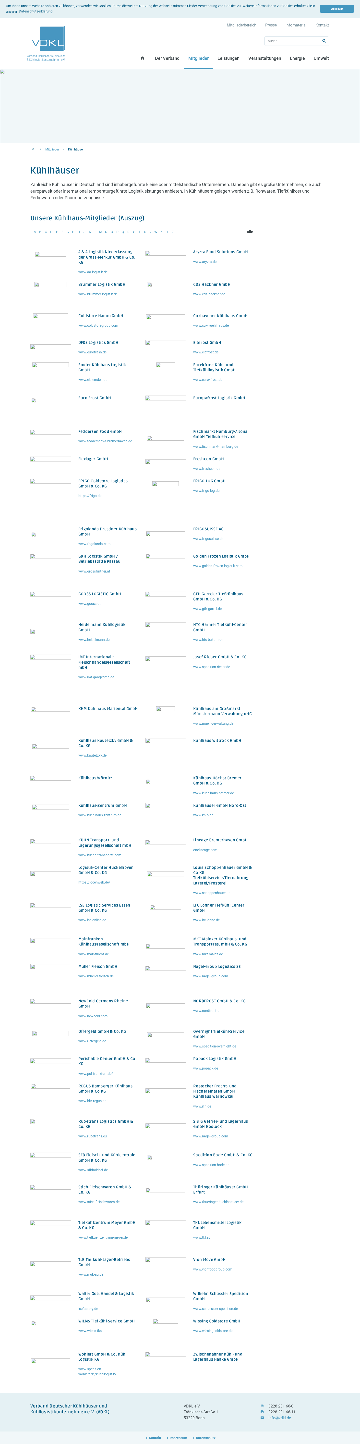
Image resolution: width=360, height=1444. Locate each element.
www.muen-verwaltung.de (213, 723)
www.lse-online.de (92, 920)
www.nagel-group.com (210, 976)
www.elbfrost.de (205, 352)
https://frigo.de (89, 496)
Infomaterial (296, 25)
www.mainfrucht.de (93, 954)
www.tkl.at (201, 1237)
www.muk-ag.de (90, 1274)
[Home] (46, 43)
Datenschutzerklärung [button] (36, 11)
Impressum (178, 1438)
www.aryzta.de (204, 262)
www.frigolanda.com (94, 544)
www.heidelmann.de (93, 640)
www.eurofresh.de (92, 352)
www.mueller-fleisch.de (96, 976)
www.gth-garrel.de (207, 609)
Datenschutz (206, 1438)
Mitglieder (198, 58)
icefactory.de (88, 1309)
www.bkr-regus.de (92, 1101)
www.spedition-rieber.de (211, 667)
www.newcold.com (93, 1016)
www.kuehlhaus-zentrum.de (99, 815)
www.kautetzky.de (92, 755)
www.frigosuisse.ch (208, 539)
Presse (271, 25)
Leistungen (228, 58)
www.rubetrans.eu (92, 1136)
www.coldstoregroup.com (98, 325)
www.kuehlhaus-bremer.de (213, 793)
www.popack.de (205, 1068)
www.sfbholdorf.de (93, 1170)
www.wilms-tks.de (92, 1331)
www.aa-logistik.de (93, 272)
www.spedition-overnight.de (214, 1046)
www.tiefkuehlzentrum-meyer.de (103, 1237)
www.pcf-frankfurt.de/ (95, 1074)
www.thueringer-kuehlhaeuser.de (218, 1202)
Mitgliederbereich (241, 25)
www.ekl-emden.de (92, 380)
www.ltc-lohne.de (206, 920)
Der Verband (167, 58)
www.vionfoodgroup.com (212, 1269)
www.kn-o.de (203, 815)
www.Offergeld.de (92, 1041)
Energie (297, 58)
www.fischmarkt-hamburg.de (215, 446)
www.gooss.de (89, 604)
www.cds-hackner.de (209, 294)
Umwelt (321, 58)
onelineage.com (205, 850)
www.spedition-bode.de (211, 1165)
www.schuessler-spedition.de (215, 1309)
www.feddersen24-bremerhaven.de (105, 441)
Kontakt (322, 25)
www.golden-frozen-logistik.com (217, 566)
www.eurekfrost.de (207, 380)
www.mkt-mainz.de (208, 954)
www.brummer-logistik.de (98, 294)
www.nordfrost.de (207, 1011)
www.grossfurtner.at (94, 571)
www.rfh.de (202, 1106)
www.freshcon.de (206, 469)
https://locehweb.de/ (94, 882)
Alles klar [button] (337, 9)
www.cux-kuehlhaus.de (211, 325)
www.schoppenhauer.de (211, 893)
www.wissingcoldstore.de (212, 1331)
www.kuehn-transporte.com (99, 855)
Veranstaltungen (264, 58)
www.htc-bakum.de (208, 640)
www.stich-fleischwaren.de (99, 1202)
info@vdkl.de (279, 1418)
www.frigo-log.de (206, 491)
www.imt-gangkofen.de (96, 677)
